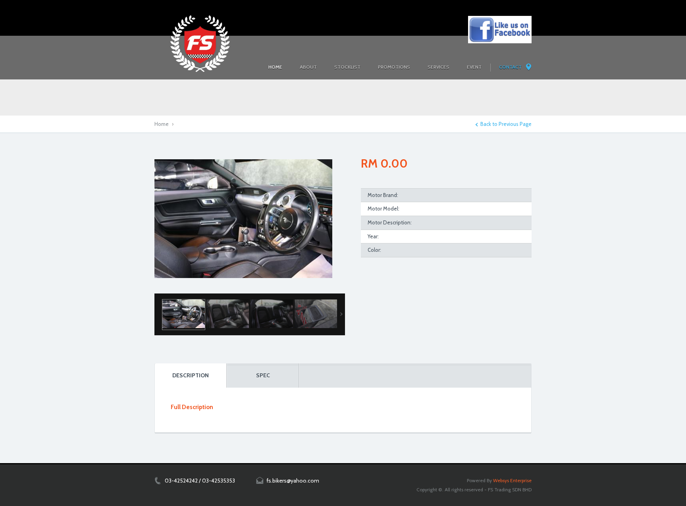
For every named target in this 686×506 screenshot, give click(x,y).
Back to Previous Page (506, 124)
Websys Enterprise (512, 480)
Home (161, 124)
